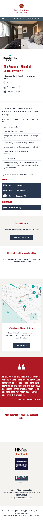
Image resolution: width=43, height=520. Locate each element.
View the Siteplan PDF (17, 190)
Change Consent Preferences (28, 512)
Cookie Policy (30, 511)
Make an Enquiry (15, 207)
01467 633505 (21, 495)
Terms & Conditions (8, 511)
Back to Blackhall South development (19, 175)
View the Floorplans (16, 185)
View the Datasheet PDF (17, 196)
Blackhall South (30, 18)
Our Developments (14, 18)
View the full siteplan (21, 237)
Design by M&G (34, 515)
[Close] (39, 8)
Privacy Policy (20, 511)
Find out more (22, 345)
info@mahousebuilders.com (21, 498)
